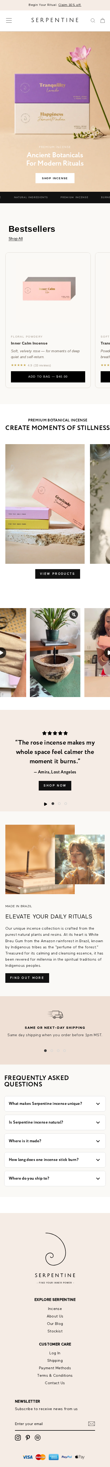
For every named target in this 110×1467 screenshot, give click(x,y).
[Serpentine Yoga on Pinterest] (28, 1438)
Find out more (27, 977)
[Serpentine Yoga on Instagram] (18, 1438)
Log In (54, 1353)
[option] (55, 5)
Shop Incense (55, 178)
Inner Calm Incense (29, 343)
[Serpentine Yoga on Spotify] (38, 1438)
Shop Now (55, 785)
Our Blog (55, 1324)
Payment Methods (55, 1368)
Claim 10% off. (69, 5)
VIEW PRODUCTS (58, 573)
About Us (55, 1316)
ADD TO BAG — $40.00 (48, 376)
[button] (53, 803)
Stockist (55, 1331)
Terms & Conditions (55, 1376)
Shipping (55, 1361)
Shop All (16, 239)
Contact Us (55, 1383)
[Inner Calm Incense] (48, 291)
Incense (55, 1309)
